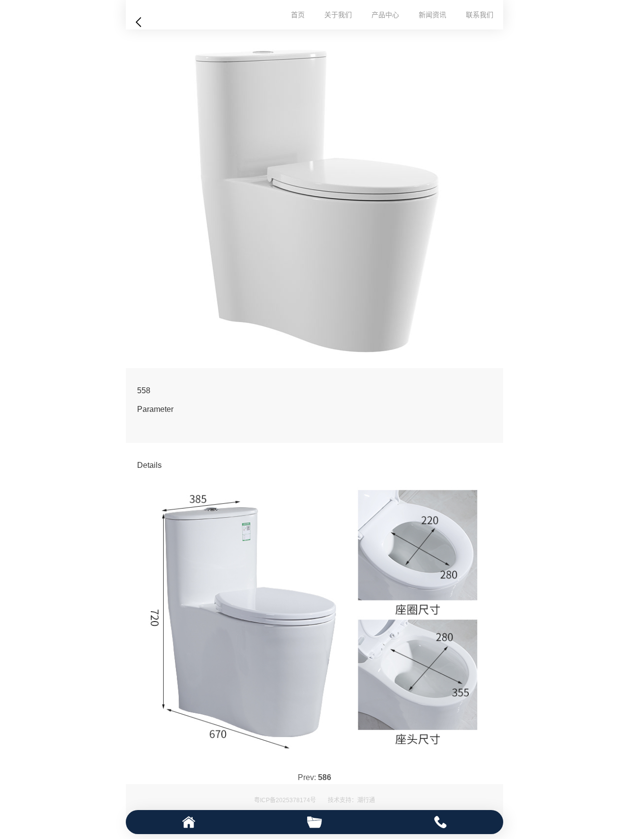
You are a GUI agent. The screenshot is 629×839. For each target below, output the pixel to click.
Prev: (314, 777)
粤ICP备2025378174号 (285, 800)
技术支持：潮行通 (351, 800)
